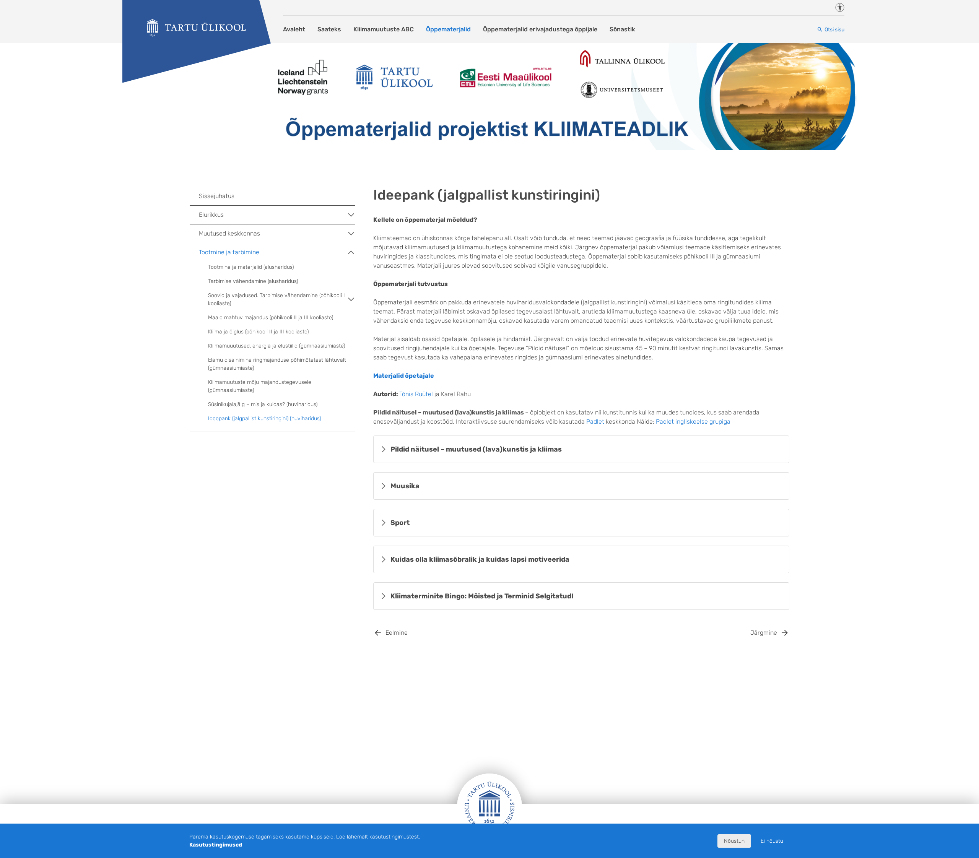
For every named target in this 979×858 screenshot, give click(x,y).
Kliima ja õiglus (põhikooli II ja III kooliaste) (258, 331)
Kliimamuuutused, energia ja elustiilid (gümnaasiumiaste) (276, 346)
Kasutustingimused (215, 845)
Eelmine (396, 632)
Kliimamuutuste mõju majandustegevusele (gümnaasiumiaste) (259, 386)
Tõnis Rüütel (416, 394)
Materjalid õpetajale (403, 375)
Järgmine (763, 632)
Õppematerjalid (448, 29)
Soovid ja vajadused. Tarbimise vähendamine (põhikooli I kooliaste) (276, 299)
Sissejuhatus (216, 196)
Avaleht (294, 29)
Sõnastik (622, 29)
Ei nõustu (772, 841)
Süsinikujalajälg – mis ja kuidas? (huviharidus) (262, 404)
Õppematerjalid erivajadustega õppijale (540, 29)
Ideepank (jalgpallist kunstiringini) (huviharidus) (264, 418)
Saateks (329, 29)
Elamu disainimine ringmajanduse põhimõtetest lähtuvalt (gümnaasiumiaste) (277, 364)
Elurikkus (211, 214)
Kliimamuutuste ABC (383, 29)
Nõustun (734, 841)
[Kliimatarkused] (196, 28)
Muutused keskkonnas (229, 233)
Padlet (595, 421)
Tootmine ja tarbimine (229, 252)
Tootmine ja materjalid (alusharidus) (251, 267)
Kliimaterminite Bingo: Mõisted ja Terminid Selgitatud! (481, 596)
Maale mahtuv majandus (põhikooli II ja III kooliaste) (270, 317)
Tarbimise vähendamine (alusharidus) (253, 281)
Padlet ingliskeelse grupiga (693, 421)
